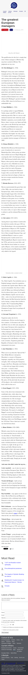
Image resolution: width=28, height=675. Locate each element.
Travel (2, 659)
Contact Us (3, 664)
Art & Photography (5, 639)
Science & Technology (6, 649)
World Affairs (14, 653)
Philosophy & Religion (6, 643)
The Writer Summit (11, 664)
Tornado (7, 586)
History (3, 641)
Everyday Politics (5, 653)
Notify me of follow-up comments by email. (13, 627)
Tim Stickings (5, 29)
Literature (8, 641)
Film (22, 639)
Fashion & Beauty (5, 657)
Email (2, 615)
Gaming (16, 657)
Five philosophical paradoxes (13, 568)
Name (2, 612)
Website (3, 617)
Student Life (20, 649)
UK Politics (19, 651)
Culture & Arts (7, 638)
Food (12, 657)
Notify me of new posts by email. (11, 629)
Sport (11, 29)
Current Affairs (7, 646)
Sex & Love (21, 657)
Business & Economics (6, 647)
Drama (18, 639)
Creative (13, 639)
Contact (21, 11)
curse (15, 513)
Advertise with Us (20, 663)
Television (19, 643)
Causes (15, 647)
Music (13, 641)
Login (2, 663)
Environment (21, 647)
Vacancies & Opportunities (10, 663)
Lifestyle (4, 655)
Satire (14, 643)
